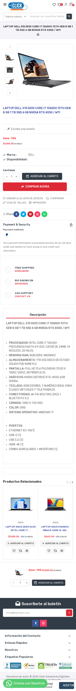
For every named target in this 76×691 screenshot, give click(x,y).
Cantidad (9, 170)
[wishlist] (14, 551)
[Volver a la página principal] (38, 34)
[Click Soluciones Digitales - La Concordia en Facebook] (35, 623)
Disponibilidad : (17, 159)
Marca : (12, 154)
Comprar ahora (37, 186)
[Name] (69, 612)
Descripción (38, 314)
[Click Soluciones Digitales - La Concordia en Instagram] (43, 623)
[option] (10, 58)
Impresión (39, 202)
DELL (31, 154)
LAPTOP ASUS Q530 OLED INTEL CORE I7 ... (20, 528)
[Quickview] (27, 551)
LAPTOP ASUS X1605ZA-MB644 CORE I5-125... (55, 528)
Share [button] (9, 214)
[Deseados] (54, 4)
